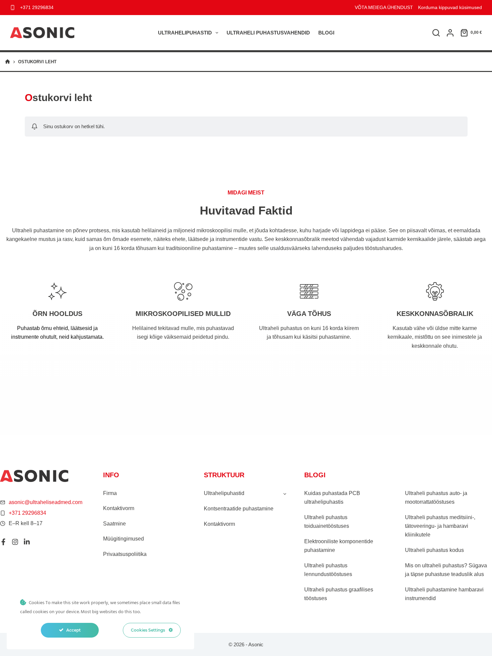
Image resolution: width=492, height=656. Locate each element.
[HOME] (7, 61)
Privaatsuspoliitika (125, 554)
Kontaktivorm (118, 508)
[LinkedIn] (26, 542)
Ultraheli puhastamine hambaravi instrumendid (444, 594)
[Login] (450, 32)
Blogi (326, 32)
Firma (110, 493)
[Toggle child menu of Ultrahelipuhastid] (285, 493)
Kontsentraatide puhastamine (238, 508)
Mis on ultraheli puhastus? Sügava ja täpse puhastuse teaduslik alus (446, 570)
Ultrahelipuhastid (185, 32)
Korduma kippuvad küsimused (450, 7)
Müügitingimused (123, 539)
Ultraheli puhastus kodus (434, 550)
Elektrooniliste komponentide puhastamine (338, 546)
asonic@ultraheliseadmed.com (45, 502)
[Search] (436, 32)
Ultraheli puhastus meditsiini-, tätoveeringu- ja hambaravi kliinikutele (440, 526)
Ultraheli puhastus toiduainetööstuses (326, 521)
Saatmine (114, 523)
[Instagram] (15, 542)
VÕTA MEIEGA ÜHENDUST (384, 7)
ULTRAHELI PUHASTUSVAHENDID (268, 32)
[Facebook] (3, 542)
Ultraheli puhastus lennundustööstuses (328, 570)
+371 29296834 (37, 7)
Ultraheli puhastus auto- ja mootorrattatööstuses (436, 497)
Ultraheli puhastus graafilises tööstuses (338, 594)
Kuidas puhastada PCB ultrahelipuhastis (332, 497)
